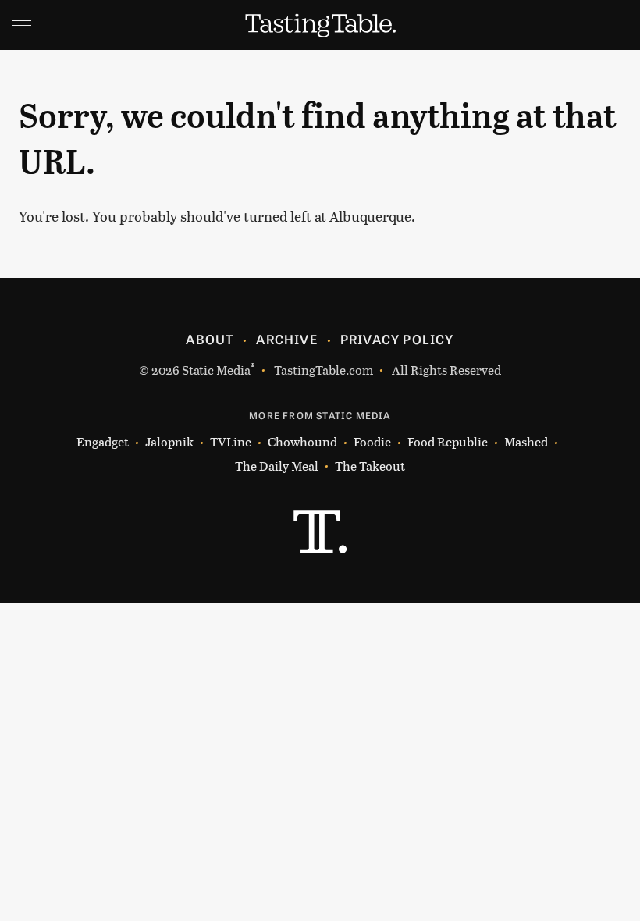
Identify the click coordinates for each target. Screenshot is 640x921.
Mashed (526, 441)
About (209, 338)
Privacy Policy (397, 338)
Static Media (216, 370)
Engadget (102, 441)
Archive (286, 338)
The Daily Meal (276, 466)
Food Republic (447, 441)
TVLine (230, 441)
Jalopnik (169, 441)
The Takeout (370, 466)
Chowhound (302, 441)
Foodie (372, 441)
